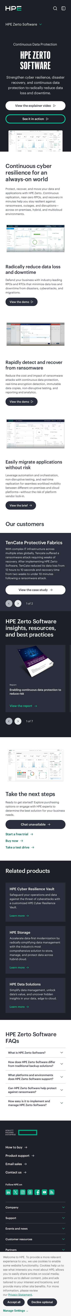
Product (17, 1156)
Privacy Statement (20, 1294)
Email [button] (14, 1164)
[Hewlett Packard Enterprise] (13, 8)
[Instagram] (23, 1192)
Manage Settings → (15, 1310)
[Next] (17, 603)
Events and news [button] (17, 1228)
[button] (55, 8)
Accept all (13, 1302)
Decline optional (42, 1302)
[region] (35, 572)
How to (14, 1147)
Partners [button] (11, 1249)
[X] (15, 1192)
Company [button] (12, 1207)
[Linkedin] (8, 1192)
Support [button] (11, 1218)
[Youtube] (44, 1192)
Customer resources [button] (19, 1239)
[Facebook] (37, 1192)
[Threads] (30, 1192)
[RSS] (51, 1192)
